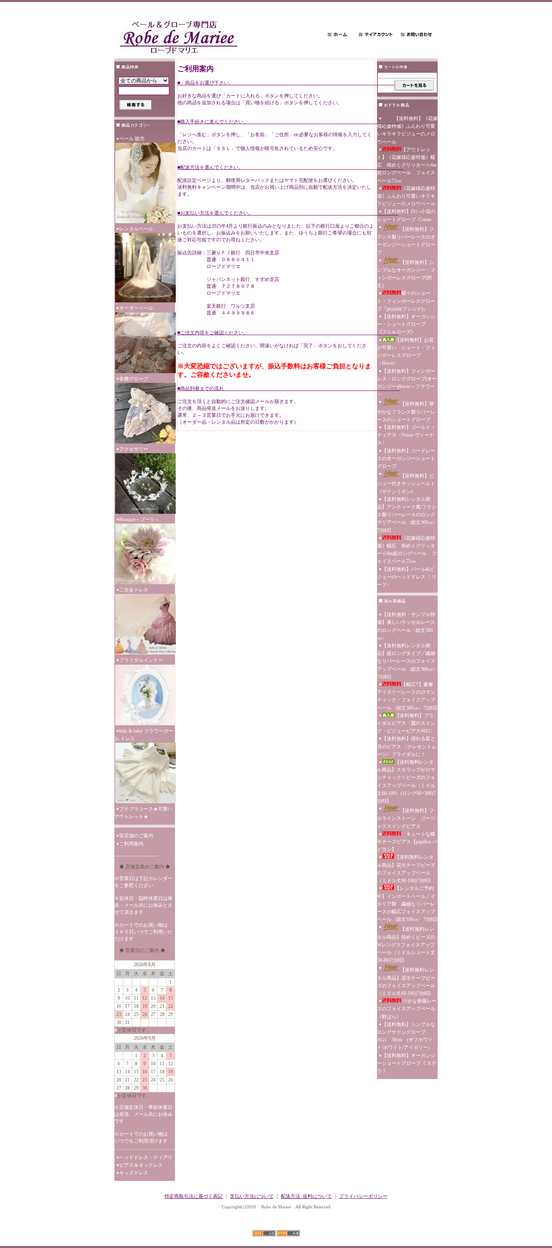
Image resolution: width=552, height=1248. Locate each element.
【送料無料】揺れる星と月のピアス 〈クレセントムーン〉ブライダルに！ (406, 746)
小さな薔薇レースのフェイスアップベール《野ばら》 (406, 1008)
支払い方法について (252, 1196)
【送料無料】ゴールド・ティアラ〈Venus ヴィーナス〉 (406, 435)
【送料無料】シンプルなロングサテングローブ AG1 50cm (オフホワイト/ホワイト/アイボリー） (406, 1036)
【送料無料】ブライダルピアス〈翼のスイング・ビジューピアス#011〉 (406, 723)
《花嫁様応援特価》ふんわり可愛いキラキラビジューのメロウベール (406, 196)
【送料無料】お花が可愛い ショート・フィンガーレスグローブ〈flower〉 (406, 351)
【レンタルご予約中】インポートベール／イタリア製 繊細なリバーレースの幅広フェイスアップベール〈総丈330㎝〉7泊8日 (407, 903)
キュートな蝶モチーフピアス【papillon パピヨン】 (407, 841)
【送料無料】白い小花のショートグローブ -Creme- (406, 215)
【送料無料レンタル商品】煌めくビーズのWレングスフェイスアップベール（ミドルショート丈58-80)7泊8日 (406, 944)
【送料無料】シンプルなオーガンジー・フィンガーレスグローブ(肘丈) (406, 274)
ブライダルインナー (141, 660)
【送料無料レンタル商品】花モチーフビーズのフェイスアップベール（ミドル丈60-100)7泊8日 (406, 868)
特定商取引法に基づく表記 (193, 1196)
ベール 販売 (132, 138)
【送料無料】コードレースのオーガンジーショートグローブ (406, 458)
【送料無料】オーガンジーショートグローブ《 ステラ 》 (406, 1063)
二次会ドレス (133, 590)
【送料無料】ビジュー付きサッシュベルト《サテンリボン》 (406, 483)
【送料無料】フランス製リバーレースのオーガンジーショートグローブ (406, 241)
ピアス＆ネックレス (141, 1165)
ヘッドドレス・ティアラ (146, 1157)
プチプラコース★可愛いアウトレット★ (143, 812)
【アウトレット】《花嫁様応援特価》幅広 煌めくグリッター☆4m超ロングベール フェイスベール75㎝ (406, 165)
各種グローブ (133, 379)
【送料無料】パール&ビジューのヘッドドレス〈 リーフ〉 (406, 576)
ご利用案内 (131, 844)
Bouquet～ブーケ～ (139, 519)
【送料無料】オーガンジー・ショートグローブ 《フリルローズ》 (406, 324)
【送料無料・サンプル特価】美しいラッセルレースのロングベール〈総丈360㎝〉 (406, 626)
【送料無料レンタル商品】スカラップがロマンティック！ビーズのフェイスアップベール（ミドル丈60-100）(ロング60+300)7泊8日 (406, 781)
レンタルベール (136, 229)
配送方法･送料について (306, 1196)
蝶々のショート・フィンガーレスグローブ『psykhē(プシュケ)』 (406, 300)
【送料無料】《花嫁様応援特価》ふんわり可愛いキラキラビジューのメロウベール (407, 130)
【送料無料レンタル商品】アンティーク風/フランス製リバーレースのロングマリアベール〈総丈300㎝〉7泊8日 (407, 514)
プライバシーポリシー (363, 1196)
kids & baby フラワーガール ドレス (143, 734)
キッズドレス (133, 1173)
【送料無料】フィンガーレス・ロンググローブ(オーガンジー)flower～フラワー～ (407, 382)
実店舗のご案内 (136, 835)
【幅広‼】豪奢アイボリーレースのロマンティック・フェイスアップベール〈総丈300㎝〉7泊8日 (407, 696)
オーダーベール (136, 308)
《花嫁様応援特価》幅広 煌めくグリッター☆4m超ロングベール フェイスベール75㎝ (406, 549)
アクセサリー (133, 449)
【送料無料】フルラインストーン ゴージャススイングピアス (406, 818)
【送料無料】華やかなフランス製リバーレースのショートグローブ (406, 411)
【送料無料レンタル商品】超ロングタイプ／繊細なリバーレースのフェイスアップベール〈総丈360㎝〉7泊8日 (407, 661)
